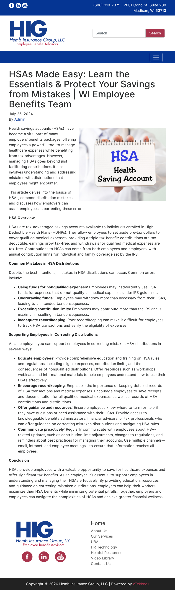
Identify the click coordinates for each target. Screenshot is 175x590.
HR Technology (104, 547)
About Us (99, 530)
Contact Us (101, 563)
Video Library (102, 558)
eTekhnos (141, 584)
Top (164, 579)
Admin (19, 119)
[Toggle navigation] (156, 57)
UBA (94, 541)
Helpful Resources (106, 552)
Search (155, 33)
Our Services (102, 536)
